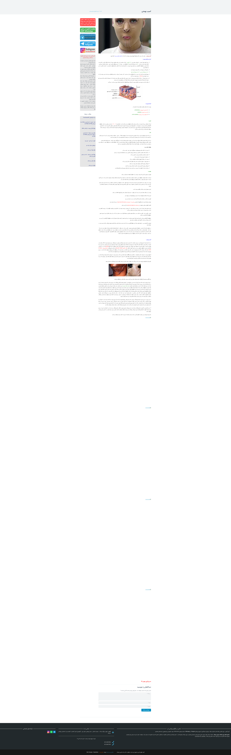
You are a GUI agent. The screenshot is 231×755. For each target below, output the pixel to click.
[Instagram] (48, 732)
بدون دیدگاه (147, 54)
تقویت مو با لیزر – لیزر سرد (90, 141)
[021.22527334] (112, 742)
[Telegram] (54, 732)
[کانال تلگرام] (88, 37)
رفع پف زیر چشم (92, 165)
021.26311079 (107, 744)
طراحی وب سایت (109, 752)
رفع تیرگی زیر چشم (91, 161)
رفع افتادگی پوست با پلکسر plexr (88, 128)
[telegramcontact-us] (88, 43)
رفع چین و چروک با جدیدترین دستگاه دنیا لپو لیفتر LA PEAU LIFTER (89, 134)
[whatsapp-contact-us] (88, 30)
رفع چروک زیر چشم (91, 150)
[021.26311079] (112, 744)
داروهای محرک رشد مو (90, 145)
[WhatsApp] (51, 732)
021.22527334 (107, 742)
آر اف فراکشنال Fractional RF (89, 117)
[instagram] (88, 50)
